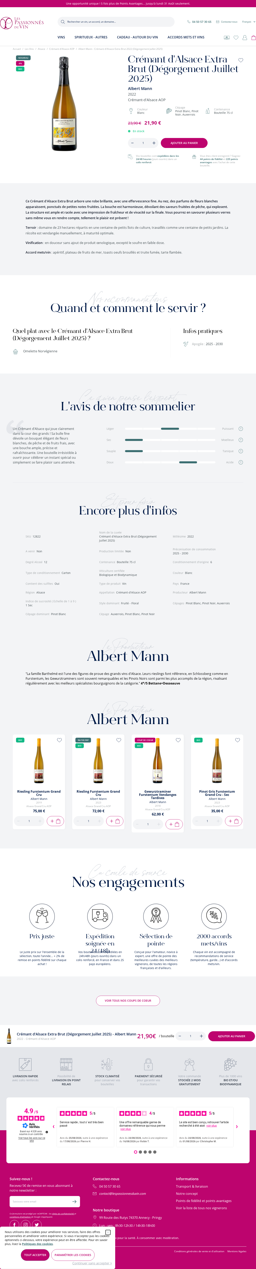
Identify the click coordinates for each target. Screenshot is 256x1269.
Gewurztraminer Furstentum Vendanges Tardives (157, 794)
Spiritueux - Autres (91, 37)
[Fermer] (108, 1232)
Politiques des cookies (37, 1244)
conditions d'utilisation (20, 1216)
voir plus (125, 1129)
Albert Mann (140, 88)
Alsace (41, 49)
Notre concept (187, 1193)
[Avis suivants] (237, 1127)
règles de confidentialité (63, 1213)
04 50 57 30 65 (201, 22)
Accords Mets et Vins (186, 37)
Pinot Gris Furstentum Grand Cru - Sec (217, 793)
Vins (61, 37)
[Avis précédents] (53, 1127)
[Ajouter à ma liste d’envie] (240, 60)
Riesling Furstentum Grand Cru (39, 793)
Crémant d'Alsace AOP (61, 49)
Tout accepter (35, 1255)
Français (246, 21)
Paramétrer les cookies (73, 1255)
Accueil (17, 49)
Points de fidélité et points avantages (204, 1201)
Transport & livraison (192, 1186)
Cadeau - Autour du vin (137, 37)
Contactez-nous (229, 21)
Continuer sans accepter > (92, 1263)
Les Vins (29, 49)
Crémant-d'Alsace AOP (147, 99)
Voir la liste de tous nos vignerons (201, 1208)
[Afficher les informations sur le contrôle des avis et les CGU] (46, 1132)
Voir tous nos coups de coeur (128, 1000)
